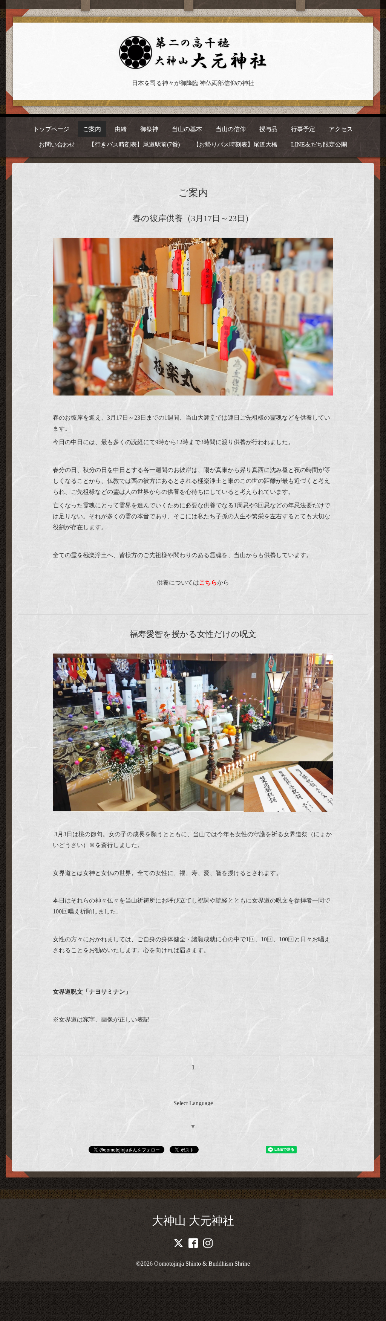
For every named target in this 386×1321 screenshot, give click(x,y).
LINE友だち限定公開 (319, 144)
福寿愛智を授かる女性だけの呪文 (193, 634)
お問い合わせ (57, 144)
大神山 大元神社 (193, 1220)
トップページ (51, 129)
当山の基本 (187, 129)
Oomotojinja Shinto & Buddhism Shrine (202, 1263)
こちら (208, 582)
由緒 (121, 129)
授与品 (268, 129)
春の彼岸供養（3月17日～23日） (193, 218)
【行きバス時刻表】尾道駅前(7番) (134, 144)
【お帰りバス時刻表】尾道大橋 (235, 144)
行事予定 (303, 129)
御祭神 (149, 129)
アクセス (341, 129)
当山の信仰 (231, 129)
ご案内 (92, 129)
